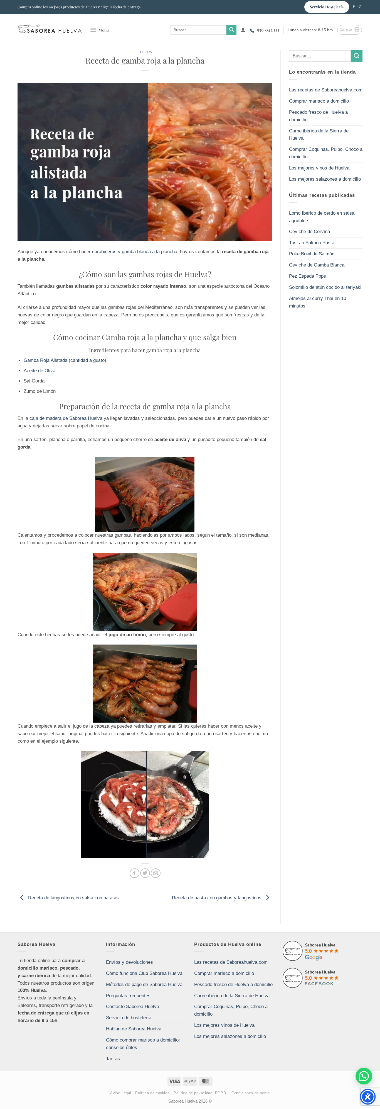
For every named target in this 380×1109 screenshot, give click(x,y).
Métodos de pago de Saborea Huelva (144, 984)
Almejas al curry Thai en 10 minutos (317, 302)
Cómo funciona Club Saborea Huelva (144, 973)
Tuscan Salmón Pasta (311, 242)
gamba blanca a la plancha (149, 251)
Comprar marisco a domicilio (319, 101)
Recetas (144, 52)
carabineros (104, 251)
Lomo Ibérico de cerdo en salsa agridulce (321, 216)
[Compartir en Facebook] (134, 873)
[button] (99, 30)
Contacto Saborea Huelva (132, 1006)
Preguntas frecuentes (128, 995)
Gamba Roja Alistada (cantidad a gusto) (65, 360)
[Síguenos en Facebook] (354, 7)
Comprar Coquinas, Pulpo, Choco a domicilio (325, 153)
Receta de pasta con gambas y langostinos (217, 897)
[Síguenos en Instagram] (359, 7)
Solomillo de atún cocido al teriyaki (325, 287)
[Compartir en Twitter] (145, 873)
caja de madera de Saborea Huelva (66, 418)
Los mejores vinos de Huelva (319, 168)
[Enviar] (231, 30)
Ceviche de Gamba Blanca (316, 265)
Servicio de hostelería (128, 1017)
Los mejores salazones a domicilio (325, 179)
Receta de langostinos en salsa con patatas (73, 897)
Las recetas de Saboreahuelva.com (325, 90)
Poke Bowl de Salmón (311, 253)
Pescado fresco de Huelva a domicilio (318, 116)
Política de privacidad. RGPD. (200, 1093)
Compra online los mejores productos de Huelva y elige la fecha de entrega (79, 6)
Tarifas (113, 1058)
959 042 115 (268, 30)
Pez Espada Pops (307, 276)
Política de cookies (152, 1093)
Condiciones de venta (250, 1093)
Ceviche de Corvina (309, 231)
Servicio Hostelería (327, 6)
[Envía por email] (156, 873)
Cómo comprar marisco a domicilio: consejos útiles (143, 1043)
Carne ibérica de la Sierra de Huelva (319, 134)
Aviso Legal (120, 1093)
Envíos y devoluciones (129, 962)
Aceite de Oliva (39, 370)
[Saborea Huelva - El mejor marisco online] (50, 28)
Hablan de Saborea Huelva (133, 1028)
